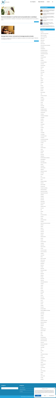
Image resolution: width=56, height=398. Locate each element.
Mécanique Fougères (44, 270)
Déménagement (43, 159)
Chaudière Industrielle (44, 110)
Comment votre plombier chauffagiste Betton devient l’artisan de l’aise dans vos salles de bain (48, 17)
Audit (41, 68)
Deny (45, 395)
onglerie (42, 285)
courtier (42, 144)
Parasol (42, 288)
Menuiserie (42, 273)
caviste (42, 102)
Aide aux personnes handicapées (45, 45)
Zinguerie (42, 379)
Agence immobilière (43, 35)
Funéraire (42, 216)
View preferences (51, 395)
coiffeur (42, 129)
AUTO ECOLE (42, 70)
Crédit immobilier (43, 147)
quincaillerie (42, 312)
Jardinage (42, 243)
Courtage (42, 142)
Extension (42, 204)
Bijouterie (42, 82)
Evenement (42, 199)
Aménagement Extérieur (44, 50)
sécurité (42, 335)
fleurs (41, 213)
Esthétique (42, 196)
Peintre (42, 293)
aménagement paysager (44, 53)
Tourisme (42, 359)
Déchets (42, 152)
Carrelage (42, 100)
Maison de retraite (43, 258)
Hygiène (42, 226)
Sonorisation (42, 345)
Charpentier (42, 107)
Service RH (42, 342)
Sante (41, 332)
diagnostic (42, 169)
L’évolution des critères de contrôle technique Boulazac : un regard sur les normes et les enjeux (48, 23)
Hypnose (42, 228)
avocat (42, 75)
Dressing (42, 174)
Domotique (42, 172)
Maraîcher (42, 265)
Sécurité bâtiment (43, 337)
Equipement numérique (44, 191)
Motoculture (42, 278)
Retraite (42, 327)
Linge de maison (43, 246)
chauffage (42, 114)
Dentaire (42, 164)
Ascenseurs (42, 63)
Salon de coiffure (43, 330)
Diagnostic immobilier (44, 171)
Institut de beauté (43, 236)
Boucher (42, 85)
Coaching (42, 127)
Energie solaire (43, 186)
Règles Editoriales (22, 389)
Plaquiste (42, 305)
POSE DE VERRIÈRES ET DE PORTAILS (45, 310)
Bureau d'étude (43, 92)
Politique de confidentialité (27, 396)
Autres (42, 73)
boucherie (42, 87)
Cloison (42, 125)
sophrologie (42, 347)
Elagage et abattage (44, 181)
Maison (42, 256)
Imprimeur (42, 233)
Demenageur (42, 161)
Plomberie (42, 307)
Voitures (42, 372)
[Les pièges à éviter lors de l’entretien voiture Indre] (41, 19)
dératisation (42, 166)
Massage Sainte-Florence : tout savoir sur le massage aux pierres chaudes (17, 36)
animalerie (42, 55)
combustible (42, 132)
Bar (41, 77)
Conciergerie (42, 134)
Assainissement (43, 65)
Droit (41, 176)
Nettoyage (42, 280)
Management (43, 261)
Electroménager (43, 184)
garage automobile (43, 219)
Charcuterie (42, 105)
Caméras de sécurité (44, 95)
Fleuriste (42, 211)
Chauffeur (42, 119)
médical (42, 271)
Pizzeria (42, 303)
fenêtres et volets (43, 206)
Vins (41, 369)
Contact (21, 391)
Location (42, 248)
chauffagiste (42, 117)
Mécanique (42, 268)
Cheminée (42, 120)
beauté (42, 80)
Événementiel (43, 201)
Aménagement (43, 48)
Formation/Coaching (44, 214)
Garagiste (42, 221)
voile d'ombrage (43, 370)
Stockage (42, 350)
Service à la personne (44, 340)
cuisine (42, 149)
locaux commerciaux (44, 251)
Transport (42, 365)
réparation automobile (44, 320)
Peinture (42, 295)
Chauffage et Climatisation (44, 115)
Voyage (42, 377)
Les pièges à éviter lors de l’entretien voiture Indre (48, 20)
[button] (54, 388)
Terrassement (43, 357)
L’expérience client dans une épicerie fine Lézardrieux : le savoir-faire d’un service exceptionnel (48, 14)
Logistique (42, 253)
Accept (38, 395)
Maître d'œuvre (43, 260)
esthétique (42, 194)
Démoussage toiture (43, 162)
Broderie (42, 90)
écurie (42, 179)
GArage (42, 218)
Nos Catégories (22, 387)
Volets (42, 374)
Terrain (42, 355)
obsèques (42, 283)
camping (42, 97)
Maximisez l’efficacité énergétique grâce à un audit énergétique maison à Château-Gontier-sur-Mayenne (49, 10)
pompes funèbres (43, 308)
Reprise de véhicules (44, 322)
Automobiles (42, 72)
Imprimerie (42, 231)
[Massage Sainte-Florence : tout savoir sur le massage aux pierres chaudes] (7, 30)
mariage (42, 266)
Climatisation (42, 124)
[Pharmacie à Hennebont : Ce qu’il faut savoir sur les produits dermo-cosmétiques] (7, 11)
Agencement (42, 40)
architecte (42, 60)
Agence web (42, 38)
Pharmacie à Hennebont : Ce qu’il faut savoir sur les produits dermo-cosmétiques (19, 17)
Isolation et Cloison (43, 241)
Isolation (42, 238)
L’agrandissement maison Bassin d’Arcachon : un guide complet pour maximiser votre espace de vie (47, 26)
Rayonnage (42, 313)
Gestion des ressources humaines (45, 223)
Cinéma (42, 122)
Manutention (42, 263)
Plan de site (33, 396)
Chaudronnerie (43, 112)
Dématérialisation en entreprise (45, 157)
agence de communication (44, 33)
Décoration (42, 154)
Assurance (42, 67)
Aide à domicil (43, 43)
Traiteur (42, 362)
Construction (42, 137)
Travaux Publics (43, 367)
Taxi (41, 352)
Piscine (42, 300)
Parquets (42, 290)
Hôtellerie (42, 224)
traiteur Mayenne (43, 364)
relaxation (42, 315)
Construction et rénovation (44, 139)
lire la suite (36, 21)
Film (41, 209)
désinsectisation (43, 167)
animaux (42, 58)
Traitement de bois (43, 360)
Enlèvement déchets (43, 189)
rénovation (42, 317)
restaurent (42, 325)
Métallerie (42, 275)
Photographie (43, 298)
